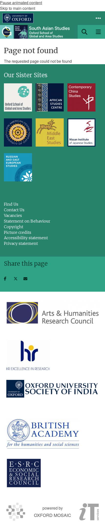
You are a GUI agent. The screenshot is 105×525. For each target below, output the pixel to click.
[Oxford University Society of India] (52, 389)
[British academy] (42, 434)
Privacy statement (21, 243)
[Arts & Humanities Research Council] (52, 312)
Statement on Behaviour (27, 221)
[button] (98, 18)
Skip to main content (17, 8)
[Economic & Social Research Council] (23, 473)
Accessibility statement (26, 237)
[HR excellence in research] (28, 355)
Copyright (13, 226)
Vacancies (13, 215)
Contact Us (14, 209)
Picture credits (17, 232)
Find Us (11, 204)
